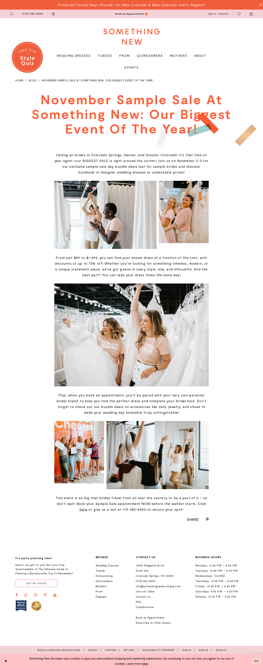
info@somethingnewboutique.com (158, 586)
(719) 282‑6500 (146, 581)
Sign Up (204, 650)
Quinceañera (104, 581)
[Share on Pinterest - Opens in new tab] (207, 519)
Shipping (110, 650)
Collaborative (145, 607)
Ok (256, 661)
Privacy (93, 650)
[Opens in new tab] (21, 605)
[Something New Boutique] (131, 37)
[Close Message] (259, 5)
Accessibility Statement (158, 650)
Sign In (186, 650)
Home (19, 80)
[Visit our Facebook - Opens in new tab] (16, 595)
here (83, 509)
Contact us (143, 596)
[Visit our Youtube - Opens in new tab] (54, 595)
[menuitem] (12, 14)
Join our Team (145, 591)
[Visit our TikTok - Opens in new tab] (25, 595)
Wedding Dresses (107, 565)
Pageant (101, 596)
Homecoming (104, 575)
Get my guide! (36, 583)
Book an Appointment (150, 617)
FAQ (138, 601)
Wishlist (221, 650)
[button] (12, 14)
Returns (129, 650)
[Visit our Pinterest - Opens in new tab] (45, 595)
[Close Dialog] (6, 661)
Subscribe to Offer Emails (153, 622)
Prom (99, 591)
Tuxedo (100, 570)
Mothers (101, 586)
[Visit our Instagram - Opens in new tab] (35, 595)
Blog (32, 80)
